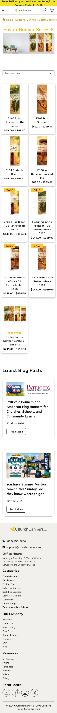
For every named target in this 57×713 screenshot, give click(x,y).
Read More (16, 431)
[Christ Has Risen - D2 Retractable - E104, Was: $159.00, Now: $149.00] (14, 203)
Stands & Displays (12, 595)
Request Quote (10, 635)
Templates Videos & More (15, 607)
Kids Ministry (9, 580)
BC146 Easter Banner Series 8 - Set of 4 (14, 340)
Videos (6, 674)
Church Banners (11, 576)
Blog (5, 646)
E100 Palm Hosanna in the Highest (15, 122)
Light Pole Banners (12, 587)
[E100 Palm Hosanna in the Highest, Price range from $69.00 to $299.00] (14, 99)
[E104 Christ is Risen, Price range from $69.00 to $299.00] (14, 151)
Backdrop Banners (12, 591)
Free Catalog (9, 627)
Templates (8, 666)
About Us (7, 619)
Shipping (7, 670)
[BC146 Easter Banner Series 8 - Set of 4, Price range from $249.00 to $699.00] (14, 314)
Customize (8, 599)
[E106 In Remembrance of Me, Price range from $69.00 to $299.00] (42, 151)
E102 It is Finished (42, 120)
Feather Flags (9, 584)
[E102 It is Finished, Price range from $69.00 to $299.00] (42, 99)
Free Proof (8, 631)
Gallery (6, 678)
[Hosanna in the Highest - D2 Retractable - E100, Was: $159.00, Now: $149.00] (42, 203)
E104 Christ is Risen (15, 172)
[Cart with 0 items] (52, 10)
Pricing (6, 662)
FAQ (5, 642)
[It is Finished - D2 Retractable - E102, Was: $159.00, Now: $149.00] (42, 258)
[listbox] (28, 73)
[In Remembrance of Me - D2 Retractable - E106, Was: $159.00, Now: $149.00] (14, 258)
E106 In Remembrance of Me (42, 174)
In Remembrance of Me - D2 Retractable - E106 (14, 283)
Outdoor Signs (10, 603)
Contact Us (8, 623)
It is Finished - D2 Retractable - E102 (42, 281)
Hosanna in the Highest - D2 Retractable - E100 (42, 227)
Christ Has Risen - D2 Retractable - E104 (14, 225)
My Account (8, 659)
